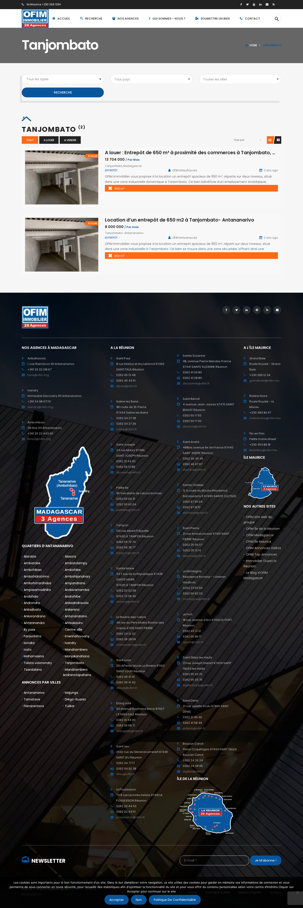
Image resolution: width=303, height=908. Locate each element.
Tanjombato (74, 663)
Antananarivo (34, 692)
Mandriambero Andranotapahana (77, 672)
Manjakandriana (76, 656)
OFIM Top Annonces (261, 554)
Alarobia (29, 556)
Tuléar (69, 706)
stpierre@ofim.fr (194, 556)
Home (253, 45)
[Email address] (267, 4)
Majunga (71, 692)
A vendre (70, 140)
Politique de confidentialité (175, 900)
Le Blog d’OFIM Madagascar (256, 575)
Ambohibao (32, 570)
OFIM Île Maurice (258, 541)
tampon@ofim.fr (128, 553)
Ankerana (71, 609)
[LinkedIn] (260, 4)
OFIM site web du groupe (258, 519)
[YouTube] (254, 4)
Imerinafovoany (76, 636)
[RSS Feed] (274, 4)
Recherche (63, 92)
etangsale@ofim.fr (129, 731)
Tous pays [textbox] (122, 79)
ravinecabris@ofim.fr (131, 645)
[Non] (297, 892)
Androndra (31, 603)
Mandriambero (76, 649)
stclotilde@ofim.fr (195, 513)
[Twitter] (247, 4)
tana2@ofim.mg (39, 439)
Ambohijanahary (77, 576)
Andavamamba (76, 590)
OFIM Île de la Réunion (263, 528)
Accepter (116, 900)
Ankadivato (32, 609)
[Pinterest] (257, 310)
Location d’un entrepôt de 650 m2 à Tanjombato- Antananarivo (179, 220)
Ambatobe (31, 563)
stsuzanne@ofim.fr (196, 383)
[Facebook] (241, 4)
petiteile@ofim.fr (128, 510)
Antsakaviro (73, 623)
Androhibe (72, 596)
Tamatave (31, 699)
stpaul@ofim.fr (126, 386)
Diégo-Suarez (75, 699)
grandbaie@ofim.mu (264, 380)
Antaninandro (34, 623)
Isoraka (29, 643)
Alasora (70, 556)
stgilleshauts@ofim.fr (198, 685)
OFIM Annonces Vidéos (263, 548)
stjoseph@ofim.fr (128, 472)
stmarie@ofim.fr (127, 602)
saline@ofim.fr (126, 429)
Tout (30, 140)
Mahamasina (33, 656)
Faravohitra (32, 636)
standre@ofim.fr (194, 470)
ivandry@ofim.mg (40, 407)
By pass (29, 629)
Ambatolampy (75, 563)
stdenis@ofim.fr (194, 728)
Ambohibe (72, 570)
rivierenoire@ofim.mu (265, 418)
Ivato (27, 649)
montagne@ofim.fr (196, 599)
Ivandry (70, 643)
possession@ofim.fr (130, 817)
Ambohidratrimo (36, 576)
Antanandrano (75, 616)
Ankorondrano (34, 616)
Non (139, 900)
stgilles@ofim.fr (194, 771)
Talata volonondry (37, 663)
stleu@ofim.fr (125, 774)
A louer (49, 140)
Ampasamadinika (37, 590)
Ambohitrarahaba (37, 583)
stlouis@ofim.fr (126, 688)
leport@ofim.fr (193, 642)
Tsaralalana (32, 669)
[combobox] (151, 79)
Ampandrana (74, 583)
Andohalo (30, 596)
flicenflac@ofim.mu (263, 450)
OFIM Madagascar (260, 535)
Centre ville (73, 629)
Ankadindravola (76, 603)
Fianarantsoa (33, 706)
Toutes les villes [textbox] (215, 79)
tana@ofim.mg (38, 375)
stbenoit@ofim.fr (195, 426)
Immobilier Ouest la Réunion (260, 563)
